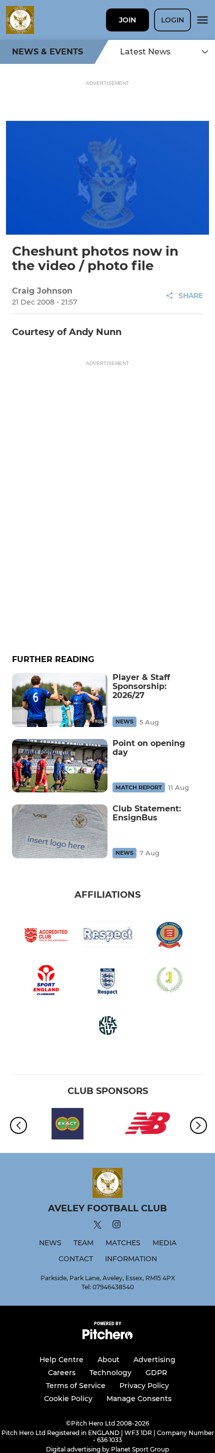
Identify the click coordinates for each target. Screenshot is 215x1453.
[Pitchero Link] (107, 1337)
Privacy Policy (144, 1385)
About (109, 1359)
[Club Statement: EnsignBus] (60, 831)
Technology (111, 1372)
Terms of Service (76, 1385)
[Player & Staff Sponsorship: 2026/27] (60, 699)
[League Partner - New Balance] (147, 1125)
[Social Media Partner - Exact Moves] (67, 1125)
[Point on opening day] (60, 765)
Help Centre (62, 1359)
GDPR (156, 1372)
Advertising (155, 1359)
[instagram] (117, 1226)
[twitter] (98, 1226)
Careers (62, 1372)
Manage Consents (139, 1398)
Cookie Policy (68, 1398)
